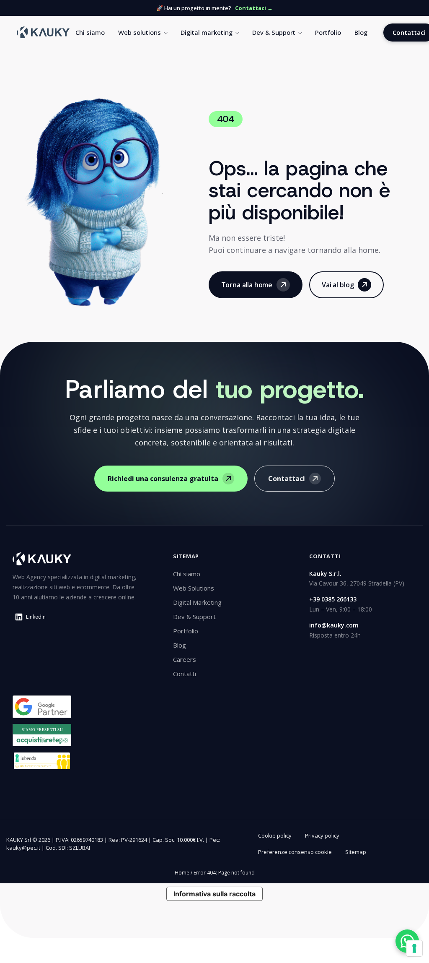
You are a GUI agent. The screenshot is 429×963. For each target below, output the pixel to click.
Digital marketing (207, 32)
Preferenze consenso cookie (295, 852)
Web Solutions (193, 588)
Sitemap (355, 852)
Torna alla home (247, 284)
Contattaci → (254, 8)
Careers (184, 659)
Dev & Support (273, 32)
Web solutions (139, 32)
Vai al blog (338, 284)
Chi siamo (90, 32)
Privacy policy (322, 835)
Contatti (184, 673)
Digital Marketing (197, 602)
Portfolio (328, 32)
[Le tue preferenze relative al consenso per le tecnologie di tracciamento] (414, 948)
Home (182, 872)
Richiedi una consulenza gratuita (163, 478)
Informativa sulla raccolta (214, 894)
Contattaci (286, 478)
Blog (360, 32)
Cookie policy (275, 835)
